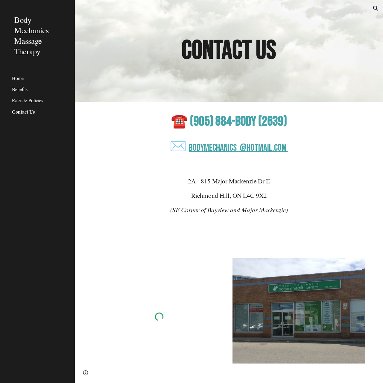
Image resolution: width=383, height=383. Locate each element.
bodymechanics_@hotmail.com (238, 148)
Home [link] (18, 78)
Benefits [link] (20, 89)
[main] (228, 51)
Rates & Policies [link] (27, 100)
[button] (376, 8)
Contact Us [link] (23, 111)
